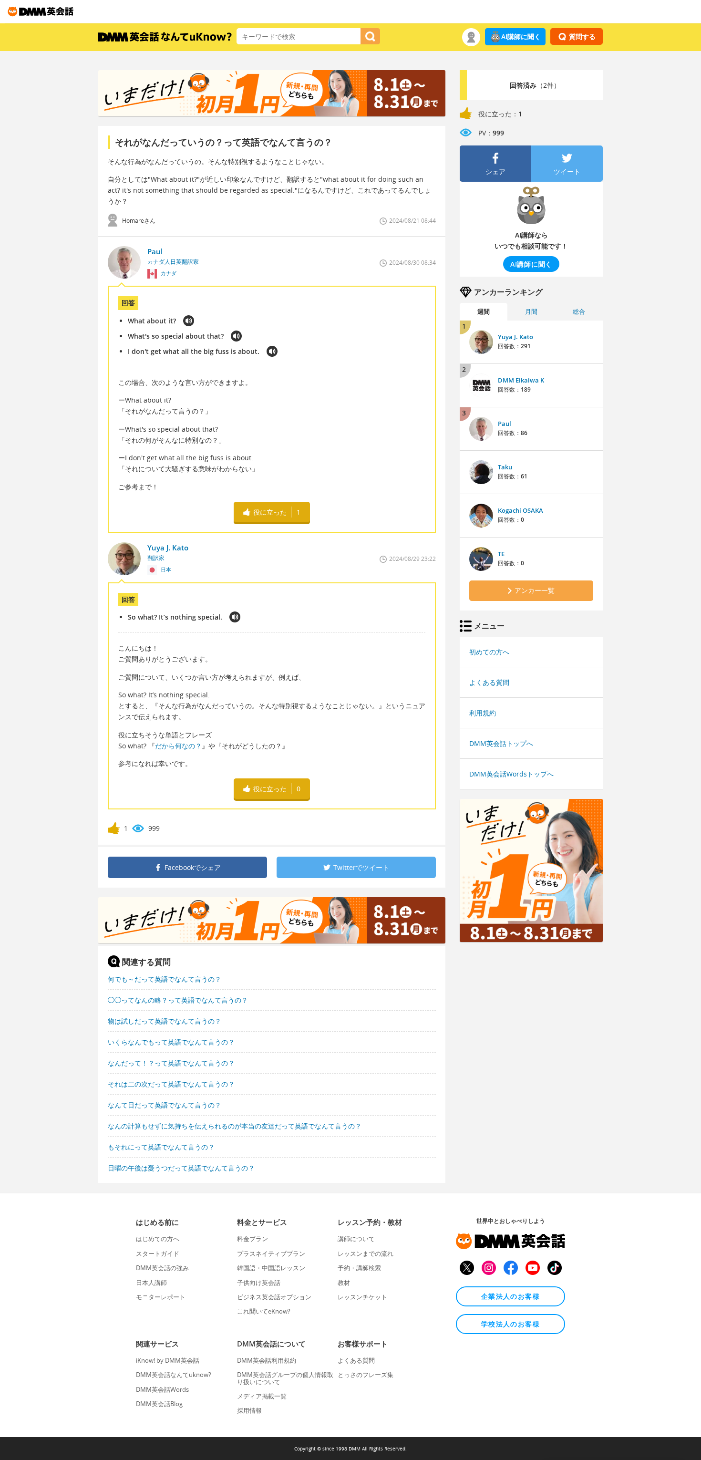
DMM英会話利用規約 (266, 1360)
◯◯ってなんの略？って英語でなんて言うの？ (178, 999)
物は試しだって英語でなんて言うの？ (164, 1020)
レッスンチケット (362, 1297)
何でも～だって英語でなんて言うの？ (164, 979)
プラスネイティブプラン (271, 1253)
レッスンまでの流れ (365, 1253)
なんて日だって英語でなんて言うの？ (164, 1104)
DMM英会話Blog (159, 1403)
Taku (505, 467)
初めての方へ (489, 651)
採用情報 (249, 1410)
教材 (344, 1282)
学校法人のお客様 (510, 1323)
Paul (504, 423)
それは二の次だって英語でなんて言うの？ (171, 1083)
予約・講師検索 (359, 1267)
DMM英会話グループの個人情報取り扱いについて (285, 1378)
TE (501, 553)
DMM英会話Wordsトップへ (511, 773)
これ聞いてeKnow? (263, 1311)
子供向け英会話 (258, 1282)
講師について (356, 1238)
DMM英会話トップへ (501, 743)
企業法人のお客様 (510, 1296)
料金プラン (252, 1238)
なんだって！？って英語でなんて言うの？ (171, 1062)
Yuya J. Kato (515, 336)
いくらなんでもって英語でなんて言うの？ (171, 1041)
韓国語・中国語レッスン (271, 1267)
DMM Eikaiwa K (521, 380)
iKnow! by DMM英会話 (167, 1360)
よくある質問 (489, 682)
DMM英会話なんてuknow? (173, 1374)
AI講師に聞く (521, 36)
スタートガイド (157, 1253)
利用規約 (482, 712)
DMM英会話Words (162, 1389)
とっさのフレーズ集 (365, 1374)
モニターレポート (161, 1297)
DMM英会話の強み (162, 1267)
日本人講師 (151, 1282)
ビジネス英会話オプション (274, 1297)
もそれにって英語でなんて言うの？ (161, 1146)
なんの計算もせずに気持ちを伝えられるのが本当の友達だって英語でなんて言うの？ (234, 1125)
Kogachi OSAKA (520, 510)
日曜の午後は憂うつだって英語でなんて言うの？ (181, 1167)
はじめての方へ (157, 1238)
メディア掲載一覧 (262, 1396)
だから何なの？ (178, 745)
